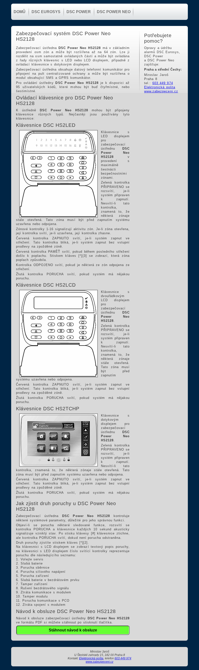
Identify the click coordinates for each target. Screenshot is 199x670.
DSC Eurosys (46, 12)
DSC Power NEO (114, 12)
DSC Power (78, 12)
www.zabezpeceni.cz (161, 91)
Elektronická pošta (159, 87)
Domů (19, 12)
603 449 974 (162, 83)
